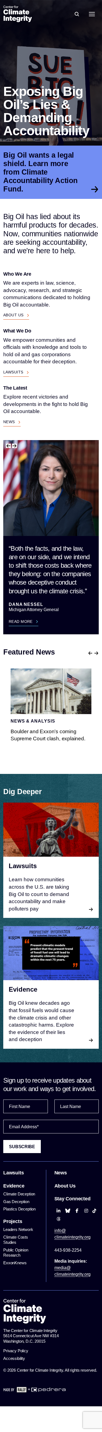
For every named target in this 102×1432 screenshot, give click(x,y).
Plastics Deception (19, 1209)
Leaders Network (18, 1229)
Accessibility (14, 1358)
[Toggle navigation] (92, 14)
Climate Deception (19, 1194)
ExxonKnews (15, 1262)
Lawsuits (13, 372)
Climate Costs (15, 1240)
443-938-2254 (68, 1250)
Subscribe (22, 1146)
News (9, 422)
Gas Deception (16, 1201)
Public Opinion (15, 1253)
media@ (72, 1271)
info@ (72, 1233)
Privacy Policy (15, 1350)
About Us (14, 315)
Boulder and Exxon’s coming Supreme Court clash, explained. (48, 735)
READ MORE (21, 621)
